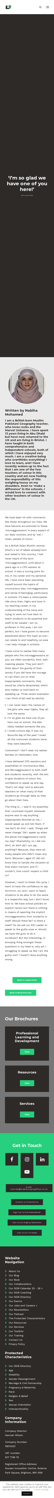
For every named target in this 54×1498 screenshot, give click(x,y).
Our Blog (14, 1275)
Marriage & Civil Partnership (25, 1383)
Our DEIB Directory (20, 1296)
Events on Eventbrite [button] (27, 1202)
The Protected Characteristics (27, 1318)
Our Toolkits (16, 1331)
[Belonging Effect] (16, 7)
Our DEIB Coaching (20, 1292)
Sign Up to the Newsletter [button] (27, 1212)
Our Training (16, 1335)
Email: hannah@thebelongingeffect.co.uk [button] (29, 1188)
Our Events (15, 1301)
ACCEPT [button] (27, 1494)
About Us (14, 1271)
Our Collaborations (20, 1284)
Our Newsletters (19, 1309)
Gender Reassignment (22, 1378)
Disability (14, 1374)
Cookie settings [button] (41, 1489)
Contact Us (15, 1339)
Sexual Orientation (20, 1404)
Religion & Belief (18, 1396)
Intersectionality (18, 1408)
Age (11, 1370)
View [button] (27, 1052)
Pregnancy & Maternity (22, 1387)
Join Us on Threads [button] (27, 1233)
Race (12, 1391)
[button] (47, 7)
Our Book (14, 1279)
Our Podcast (16, 1314)
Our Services (16, 1326)
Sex (11, 1400)
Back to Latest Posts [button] (27, 980)
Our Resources (17, 1322)
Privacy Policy (17, 1344)
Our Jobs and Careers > (23, 1305)
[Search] (39, 7)
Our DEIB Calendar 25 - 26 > (26, 1288)
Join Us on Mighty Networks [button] (27, 1223)
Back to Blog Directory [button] (20, 993)
